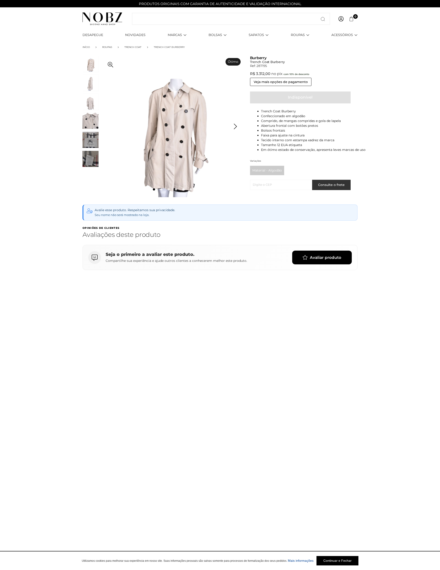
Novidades (135, 35)
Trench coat (132, 47)
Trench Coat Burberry (169, 47)
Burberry (258, 58)
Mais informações (301, 560)
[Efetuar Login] (341, 19)
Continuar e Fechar (337, 560)
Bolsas (215, 35)
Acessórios (342, 35)
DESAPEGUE (92, 35)
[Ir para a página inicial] (102, 19)
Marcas (175, 35)
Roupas (298, 35)
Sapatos (256, 35)
